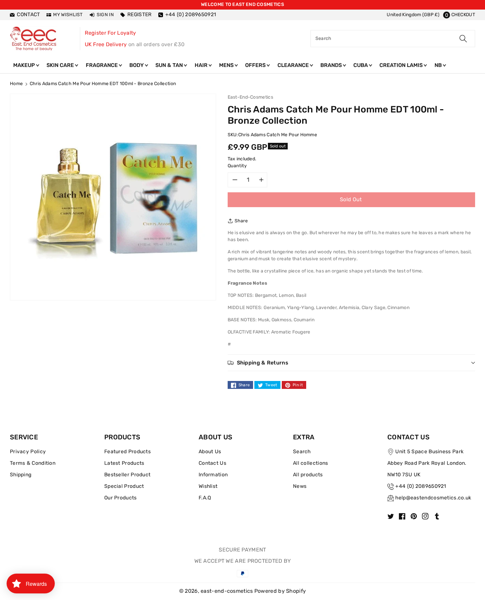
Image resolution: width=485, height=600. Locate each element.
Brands (331, 65)
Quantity (237, 166)
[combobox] (393, 38)
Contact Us (212, 463)
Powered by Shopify (280, 591)
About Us (210, 452)
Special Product (124, 486)
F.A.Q (205, 498)
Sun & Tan (169, 65)
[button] (459, 14)
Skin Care (61, 65)
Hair (202, 65)
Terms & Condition (32, 463)
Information (213, 475)
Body (137, 65)
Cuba (361, 65)
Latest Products (124, 463)
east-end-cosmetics (227, 591)
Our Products (120, 498)
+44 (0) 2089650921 (420, 486)
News (300, 486)
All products (308, 475)
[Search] (463, 38)
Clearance (293, 65)
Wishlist (208, 486)
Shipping (20, 475)
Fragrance (102, 65)
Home (16, 83)
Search (302, 452)
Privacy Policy (28, 452)
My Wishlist (67, 14)
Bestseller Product (127, 475)
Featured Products (127, 452)
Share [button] (241, 221)
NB (439, 65)
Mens (227, 65)
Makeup (24, 65)
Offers (256, 65)
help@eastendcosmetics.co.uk (433, 498)
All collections (310, 463)
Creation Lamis (401, 65)
